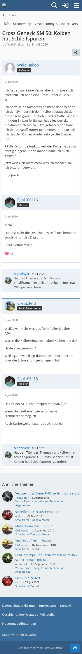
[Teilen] (76, 52)
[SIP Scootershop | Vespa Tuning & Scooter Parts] (41, 23)
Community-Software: (41, 647)
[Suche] (54, 5)
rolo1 (18, 582)
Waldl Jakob (15, 44)
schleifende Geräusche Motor (37, 512)
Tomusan (21, 498)
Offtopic (20, 287)
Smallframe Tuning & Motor (32, 520)
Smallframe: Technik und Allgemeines (41, 283)
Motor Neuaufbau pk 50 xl (34, 526)
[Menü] (76, 5)
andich (19, 516)
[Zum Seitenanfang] (75, 648)
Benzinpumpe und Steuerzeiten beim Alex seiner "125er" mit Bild (46, 557)
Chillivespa (21, 530)
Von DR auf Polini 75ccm (33, 540)
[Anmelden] (65, 5)
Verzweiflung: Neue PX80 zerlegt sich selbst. (47, 493)
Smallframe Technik (27, 549)
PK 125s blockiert (27, 578)
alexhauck (21, 564)
